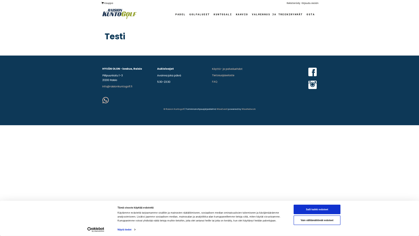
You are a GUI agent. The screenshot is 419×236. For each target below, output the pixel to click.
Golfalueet (199, 14)
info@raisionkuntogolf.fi (117, 86)
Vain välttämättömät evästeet (317, 220)
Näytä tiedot (124, 229)
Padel (180, 14)
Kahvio (242, 14)
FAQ (214, 82)
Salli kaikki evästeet (317, 209)
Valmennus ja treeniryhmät (277, 14)
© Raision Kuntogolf (174, 109)
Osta (311, 14)
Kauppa (108, 3)
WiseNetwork (249, 109)
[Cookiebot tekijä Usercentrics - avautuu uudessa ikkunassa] (96, 229)
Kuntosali (223, 14)
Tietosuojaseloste (223, 75)
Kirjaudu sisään (310, 3)
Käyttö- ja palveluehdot (227, 69)
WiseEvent (222, 109)
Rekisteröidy (293, 3)
